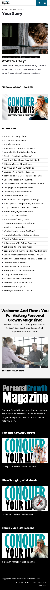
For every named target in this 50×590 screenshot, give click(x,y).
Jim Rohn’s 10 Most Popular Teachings (21, 199)
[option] (25, 355)
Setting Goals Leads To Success (19, 290)
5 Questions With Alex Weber (18, 278)
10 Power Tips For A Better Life (18, 282)
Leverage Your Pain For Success (19, 172)
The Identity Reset (12, 144)
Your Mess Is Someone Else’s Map (19, 148)
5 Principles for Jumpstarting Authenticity (23, 203)
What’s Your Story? (14, 61)
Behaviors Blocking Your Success (19, 246)
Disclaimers (42, 582)
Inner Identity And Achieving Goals (20, 152)
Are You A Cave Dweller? (15, 215)
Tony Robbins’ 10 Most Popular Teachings (23, 175)
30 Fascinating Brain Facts (16, 140)
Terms (26, 582)
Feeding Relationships (14, 239)
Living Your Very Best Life (15, 274)
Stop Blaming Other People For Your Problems (25, 250)
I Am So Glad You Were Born (17, 266)
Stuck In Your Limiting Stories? (18, 156)
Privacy (34, 582)
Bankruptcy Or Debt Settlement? (19, 270)
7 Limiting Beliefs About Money (18, 164)
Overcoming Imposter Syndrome (19, 223)
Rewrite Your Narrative (14, 227)
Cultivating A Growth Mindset (18, 191)
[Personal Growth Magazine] (25, 394)
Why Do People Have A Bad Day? (19, 231)
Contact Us (43, 586)
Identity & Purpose (10, 57)
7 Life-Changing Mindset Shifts (18, 211)
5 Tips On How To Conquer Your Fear (21, 207)
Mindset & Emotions (30, 57)
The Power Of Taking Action (17, 219)
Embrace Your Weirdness (16, 262)
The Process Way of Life (15, 136)
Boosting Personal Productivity (18, 179)
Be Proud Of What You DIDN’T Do (19, 167)
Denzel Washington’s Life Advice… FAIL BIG (23, 254)
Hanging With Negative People (18, 187)
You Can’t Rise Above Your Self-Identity (22, 160)
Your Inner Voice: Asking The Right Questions (25, 258)
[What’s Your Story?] (25, 38)
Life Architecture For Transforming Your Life (24, 183)
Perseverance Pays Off (15, 286)
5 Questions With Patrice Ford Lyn (20, 243)
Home (4, 9)
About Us (19, 582)
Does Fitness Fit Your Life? (16, 195)
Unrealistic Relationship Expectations (21, 235)
